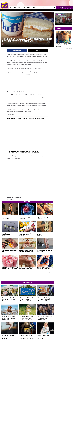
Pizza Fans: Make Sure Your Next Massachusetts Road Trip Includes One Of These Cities (27, 337)
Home (11, 7)
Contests (29, 7)
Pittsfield (19, 197)
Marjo (6, 43)
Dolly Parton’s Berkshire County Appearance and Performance (43, 337)
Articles (12, 199)
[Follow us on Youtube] (54, 7)
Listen (19, 7)
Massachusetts (14, 197)
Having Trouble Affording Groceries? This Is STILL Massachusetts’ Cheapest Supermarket (44, 299)
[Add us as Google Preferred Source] (46, 7)
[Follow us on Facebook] (49, 7)
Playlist (23, 7)
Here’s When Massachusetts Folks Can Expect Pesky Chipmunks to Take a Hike (27, 318)
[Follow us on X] (52, 7)
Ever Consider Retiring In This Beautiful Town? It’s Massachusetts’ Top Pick (27, 299)
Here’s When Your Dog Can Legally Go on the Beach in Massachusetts (8, 318)
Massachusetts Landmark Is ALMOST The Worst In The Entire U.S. (8, 337)
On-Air (15, 7)
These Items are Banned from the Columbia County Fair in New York (9, 299)
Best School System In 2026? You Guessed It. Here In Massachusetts (45, 318)
